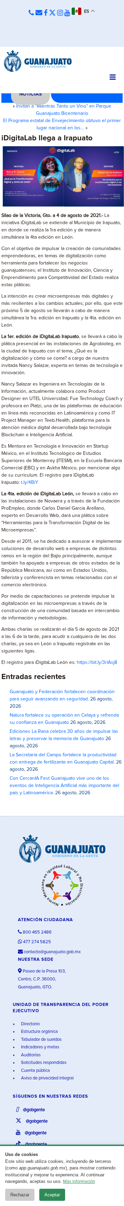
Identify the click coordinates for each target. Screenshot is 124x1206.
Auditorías (30, 1055)
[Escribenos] (38, 13)
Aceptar (52, 1194)
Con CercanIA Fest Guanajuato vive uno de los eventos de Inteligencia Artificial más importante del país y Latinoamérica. (64, 785)
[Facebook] (46, 13)
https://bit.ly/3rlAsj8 (97, 662)
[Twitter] (52, 13)
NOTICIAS (30, 94)
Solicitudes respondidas (43, 1062)
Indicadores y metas (39, 1047)
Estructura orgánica (39, 1031)
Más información (79, 1181)
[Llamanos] (31, 13)
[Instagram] (60, 13)
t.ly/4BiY (29, 482)
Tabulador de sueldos (41, 1039)
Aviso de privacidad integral (47, 1078)
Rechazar (19, 1194)
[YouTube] (67, 13)
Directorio (30, 1024)
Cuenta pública (35, 1070)
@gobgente (33, 1110)
